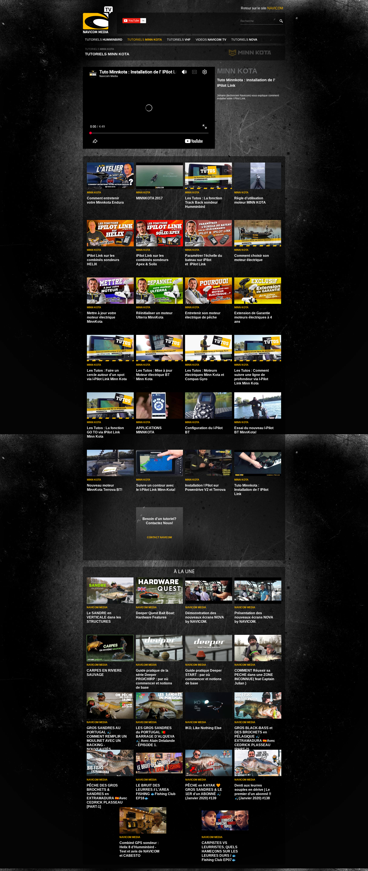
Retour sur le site (262, 8)
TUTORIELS (103, 39)
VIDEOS (211, 39)
